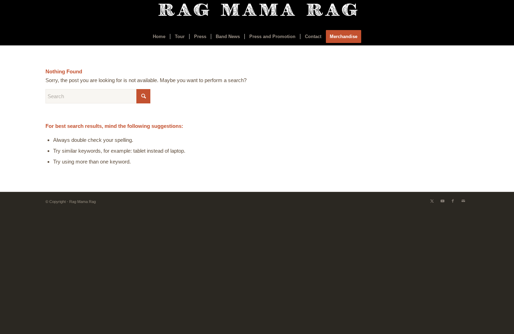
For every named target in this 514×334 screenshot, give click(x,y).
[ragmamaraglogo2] (257, 14)
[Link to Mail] (463, 201)
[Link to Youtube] (442, 201)
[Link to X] (432, 201)
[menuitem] (159, 36)
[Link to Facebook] (453, 201)
